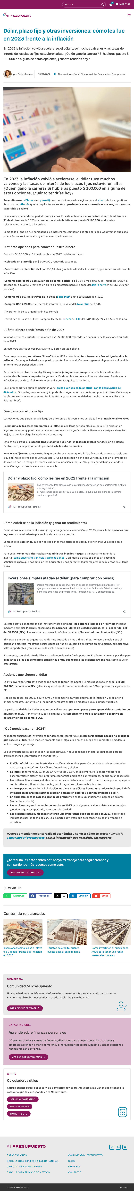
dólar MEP (63, 296)
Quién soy (74, 1166)
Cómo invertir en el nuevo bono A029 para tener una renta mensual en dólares (110, 951)
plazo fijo (45, 200)
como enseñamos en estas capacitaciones (39, 557)
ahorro (102, 200)
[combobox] (81, 5)
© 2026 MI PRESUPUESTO (17, 1187)
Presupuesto (118, 74)
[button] (15, 895)
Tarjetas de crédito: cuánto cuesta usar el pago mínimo (63, 949)
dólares (28, 200)
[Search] (103, 5)
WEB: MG (123, 1187)
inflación (24, 204)
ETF (78, 319)
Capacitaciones (17, 1155)
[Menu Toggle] (129, 15)
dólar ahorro (98, 284)
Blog (71, 1161)
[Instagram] (118, 1147)
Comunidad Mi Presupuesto (85, 1155)
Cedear (67, 319)
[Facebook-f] (111, 1147)
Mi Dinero (83, 74)
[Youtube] (124, 1147)
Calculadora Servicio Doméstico (28, 1172)
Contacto (74, 1172)
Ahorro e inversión (67, 74)
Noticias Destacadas (99, 74)
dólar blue (82, 304)
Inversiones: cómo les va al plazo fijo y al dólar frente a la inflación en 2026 (22, 951)
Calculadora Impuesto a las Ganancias (32, 1161)
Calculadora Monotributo (24, 1166)
